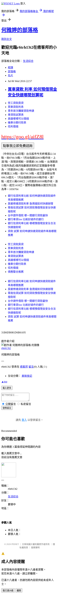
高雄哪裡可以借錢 (18, 118)
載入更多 (7, 388)
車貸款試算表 (16, 114)
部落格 (12, 71)
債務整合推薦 (16, 271)
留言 (31, 366)
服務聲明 (35, 547)
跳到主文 (6, 39)
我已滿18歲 (8, 590)
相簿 (10, 67)
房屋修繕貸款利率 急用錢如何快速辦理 (30, 203)
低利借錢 (13, 126)
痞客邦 (24, 366)
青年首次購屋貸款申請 (21, 110)
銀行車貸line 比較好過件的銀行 (26, 219)
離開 (19, 590)
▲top (4, 381)
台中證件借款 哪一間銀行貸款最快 (28, 215)
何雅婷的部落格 (19, 30)
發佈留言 (7, 408)
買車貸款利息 (16, 106)
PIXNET (15, 544)
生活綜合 (28, 61)
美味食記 (27, 375)
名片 (10, 75)
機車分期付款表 (17, 122)
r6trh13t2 (6, 348)
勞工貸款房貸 (16, 103)
